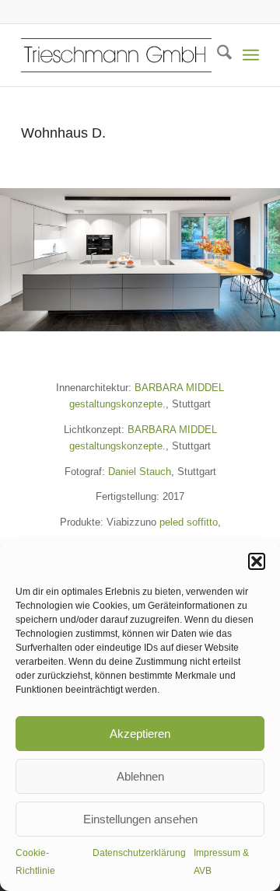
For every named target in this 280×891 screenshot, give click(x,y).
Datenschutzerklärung (139, 852)
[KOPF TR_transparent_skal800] (116, 55)
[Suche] (216, 55)
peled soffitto (188, 522)
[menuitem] (216, 55)
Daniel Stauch (139, 471)
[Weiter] (266, 260)
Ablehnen (140, 776)
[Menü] (251, 55)
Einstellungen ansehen (140, 819)
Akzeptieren (140, 733)
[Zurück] (13, 260)
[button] (256, 561)
